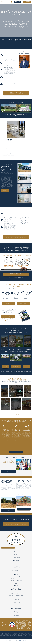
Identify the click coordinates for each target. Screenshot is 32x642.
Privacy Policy (25, 636)
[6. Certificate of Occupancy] (25, 293)
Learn (16, 583)
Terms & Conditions (18, 636)
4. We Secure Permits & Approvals (16, 297)
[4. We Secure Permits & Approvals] (16, 293)
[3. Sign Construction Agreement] (12, 293)
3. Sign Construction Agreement (12, 297)
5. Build (20, 296)
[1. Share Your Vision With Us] (3, 293)
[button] (11, 1)
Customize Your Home (16, 604)
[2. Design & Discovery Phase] (7, 293)
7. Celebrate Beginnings (29, 297)
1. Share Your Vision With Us (2, 297)
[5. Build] (21, 293)
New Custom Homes (16, 593)
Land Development (16, 576)
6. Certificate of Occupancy (25, 297)
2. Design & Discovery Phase (7, 297)
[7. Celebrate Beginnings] (30, 293)
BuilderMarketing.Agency (22, 640)
